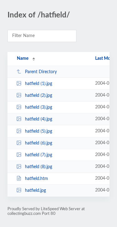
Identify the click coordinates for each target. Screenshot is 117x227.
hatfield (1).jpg (38, 84)
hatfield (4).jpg (38, 119)
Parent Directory (41, 72)
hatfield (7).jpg (38, 155)
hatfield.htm (36, 179)
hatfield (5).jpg (38, 131)
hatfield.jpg (35, 190)
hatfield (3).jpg (38, 107)
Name (22, 58)
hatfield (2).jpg (38, 95)
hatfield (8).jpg (38, 167)
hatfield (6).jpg (38, 143)
